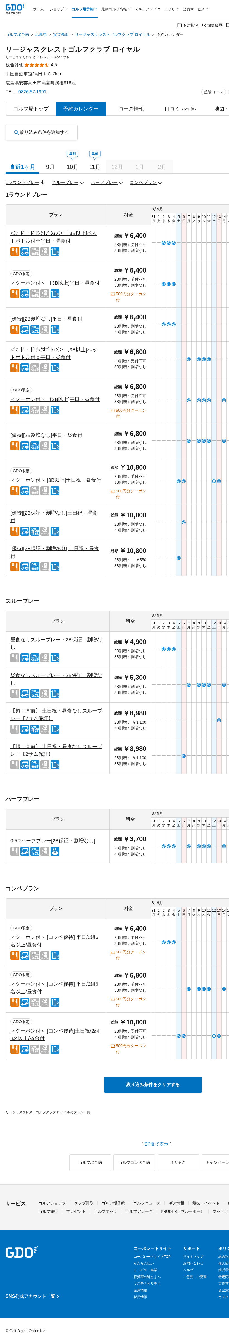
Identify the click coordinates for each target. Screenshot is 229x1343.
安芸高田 (61, 34)
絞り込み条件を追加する (44, 132)
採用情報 (140, 1297)
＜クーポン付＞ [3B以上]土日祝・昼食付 (55, 480)
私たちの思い (144, 1263)
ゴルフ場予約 (17, 34)
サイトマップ (193, 1257)
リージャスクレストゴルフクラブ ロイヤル (112, 34)
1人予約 (178, 1162)
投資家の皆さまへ (147, 1277)
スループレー (65, 182)
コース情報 (131, 109)
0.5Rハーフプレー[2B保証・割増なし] (52, 841)
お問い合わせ (193, 1263)
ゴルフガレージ (139, 1211)
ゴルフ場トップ (31, 109)
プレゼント (76, 1211)
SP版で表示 (156, 1144)
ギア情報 (176, 1203)
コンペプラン (143, 182)
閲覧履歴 (215, 25)
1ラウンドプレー (22, 182)
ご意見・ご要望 (195, 1277)
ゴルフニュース (147, 1203)
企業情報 (140, 1290)
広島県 (41, 34)
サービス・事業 (145, 1270)
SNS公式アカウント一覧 (30, 1296)
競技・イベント (206, 1203)
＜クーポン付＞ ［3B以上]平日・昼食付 (55, 283)
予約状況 (190, 25)
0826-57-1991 (32, 91)
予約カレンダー (81, 109)
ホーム (38, 9)
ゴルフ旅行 (48, 1211)
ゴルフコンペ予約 (134, 1162)
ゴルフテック (105, 1211)
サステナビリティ (147, 1284)
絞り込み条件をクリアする (153, 1084)
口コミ (181, 109)
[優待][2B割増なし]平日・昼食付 (46, 319)
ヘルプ (188, 1270)
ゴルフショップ (52, 1203)
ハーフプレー (104, 182)
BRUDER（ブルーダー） (182, 1211)
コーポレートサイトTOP (152, 1257)
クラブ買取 (84, 1203)
